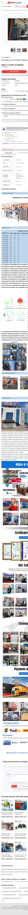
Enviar (14, 786)
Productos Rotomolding (6, 874)
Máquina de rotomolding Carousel (8, 869)
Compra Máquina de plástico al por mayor (12, 898)
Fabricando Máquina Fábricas (9, 888)
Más (2, 900)
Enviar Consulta (14, 71)
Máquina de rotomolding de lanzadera (21, 869)
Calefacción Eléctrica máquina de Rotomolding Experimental (21, 871)
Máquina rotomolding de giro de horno (8, 871)
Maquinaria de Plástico (22, 10)
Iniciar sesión (5, 143)
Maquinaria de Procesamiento (11, 10)
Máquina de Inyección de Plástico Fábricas (12, 891)
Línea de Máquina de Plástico (9, 894)
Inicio (2, 10)
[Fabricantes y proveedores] (14, 2)
